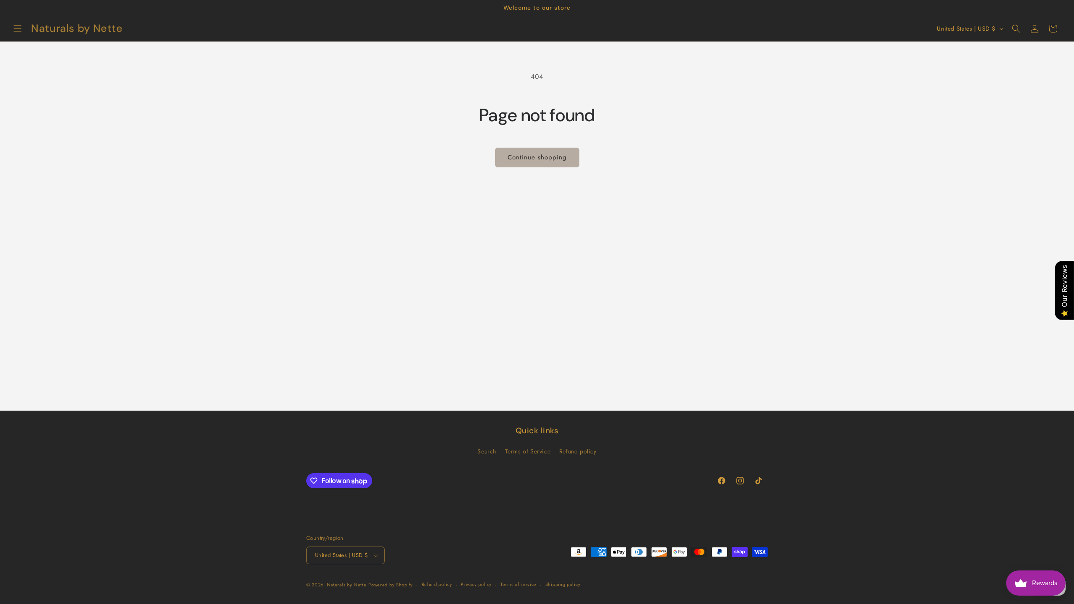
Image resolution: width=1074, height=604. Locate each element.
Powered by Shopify (390, 584)
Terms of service (519, 584)
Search (486, 451)
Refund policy (578, 451)
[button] (17, 28)
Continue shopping (537, 157)
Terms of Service (528, 451)
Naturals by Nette (347, 584)
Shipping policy (563, 584)
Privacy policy (476, 584)
